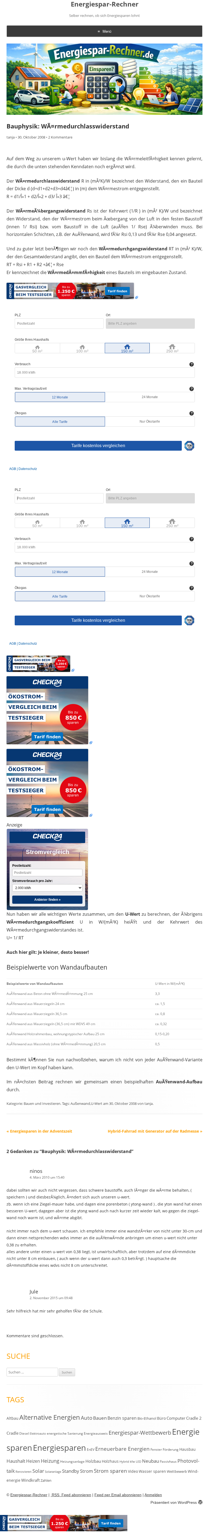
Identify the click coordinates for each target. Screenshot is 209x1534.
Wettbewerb (177, 1471)
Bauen (100, 1418)
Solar (38, 1471)
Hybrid (124, 1462)
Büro (161, 1418)
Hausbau (187, 1449)
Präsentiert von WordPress (173, 1502)
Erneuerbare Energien (122, 1448)
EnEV (90, 1449)
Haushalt (16, 1461)
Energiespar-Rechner (105, 4)
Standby (70, 1471)
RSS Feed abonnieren (71, 1495)
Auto (86, 1417)
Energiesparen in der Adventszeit (39, 1131)
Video (133, 1471)
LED (138, 1461)
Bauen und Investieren (42, 1103)
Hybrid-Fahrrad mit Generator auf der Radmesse (155, 1131)
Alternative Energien (49, 1417)
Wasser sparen (152, 1471)
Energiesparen (59, 1447)
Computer (176, 1418)
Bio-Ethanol (146, 1418)
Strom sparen (110, 1470)
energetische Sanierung (65, 1433)
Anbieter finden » (47, 900)
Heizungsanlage (72, 1461)
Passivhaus (168, 1461)
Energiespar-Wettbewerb (140, 1432)
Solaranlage (53, 1472)
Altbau (13, 1418)
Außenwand (80, 1103)
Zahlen (46, 1480)
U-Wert (96, 1103)
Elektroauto (38, 1433)
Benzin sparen (122, 1418)
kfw (132, 1462)
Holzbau (93, 1461)
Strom (86, 1471)
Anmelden (153, 1495)
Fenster (156, 1449)
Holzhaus (110, 1461)
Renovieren (24, 1472)
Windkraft (30, 1480)
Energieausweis (96, 1433)
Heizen (33, 1461)
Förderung (171, 1449)
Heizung (50, 1461)
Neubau (150, 1461)
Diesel (24, 1433)
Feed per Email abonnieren (118, 1495)
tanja (11, 137)
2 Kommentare (60, 137)
